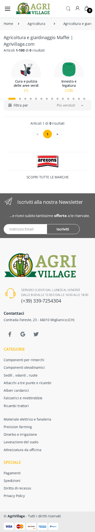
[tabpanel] (26, 76)
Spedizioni (12, 480)
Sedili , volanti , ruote (21, 375)
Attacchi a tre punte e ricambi (27, 382)
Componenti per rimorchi (24, 360)
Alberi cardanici (16, 390)
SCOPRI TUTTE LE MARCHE (48, 177)
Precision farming (18, 426)
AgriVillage (16, 516)
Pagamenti (12, 473)
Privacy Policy (14, 495)
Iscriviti (63, 229)
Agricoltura (36, 23)
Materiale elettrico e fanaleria (27, 419)
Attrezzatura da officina (22, 449)
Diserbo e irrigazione (20, 434)
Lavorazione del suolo (21, 442)
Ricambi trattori (16, 405)
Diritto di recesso (17, 488)
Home (8, 23)
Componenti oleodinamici (24, 367)
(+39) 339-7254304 (41, 300)
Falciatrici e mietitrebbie (23, 398)
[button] (68, 8)
